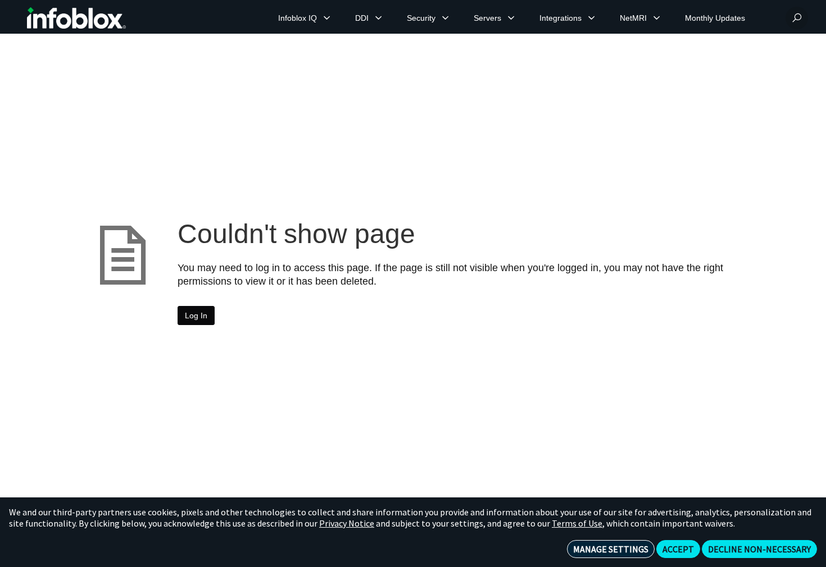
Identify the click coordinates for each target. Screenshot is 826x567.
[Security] (445, 18)
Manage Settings (610, 549)
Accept (678, 549)
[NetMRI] (656, 18)
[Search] (797, 18)
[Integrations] (591, 18)
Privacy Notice (346, 523)
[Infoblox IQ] (327, 18)
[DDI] (378, 18)
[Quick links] (76, 18)
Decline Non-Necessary (759, 549)
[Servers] (511, 18)
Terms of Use (577, 523)
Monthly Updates (715, 17)
